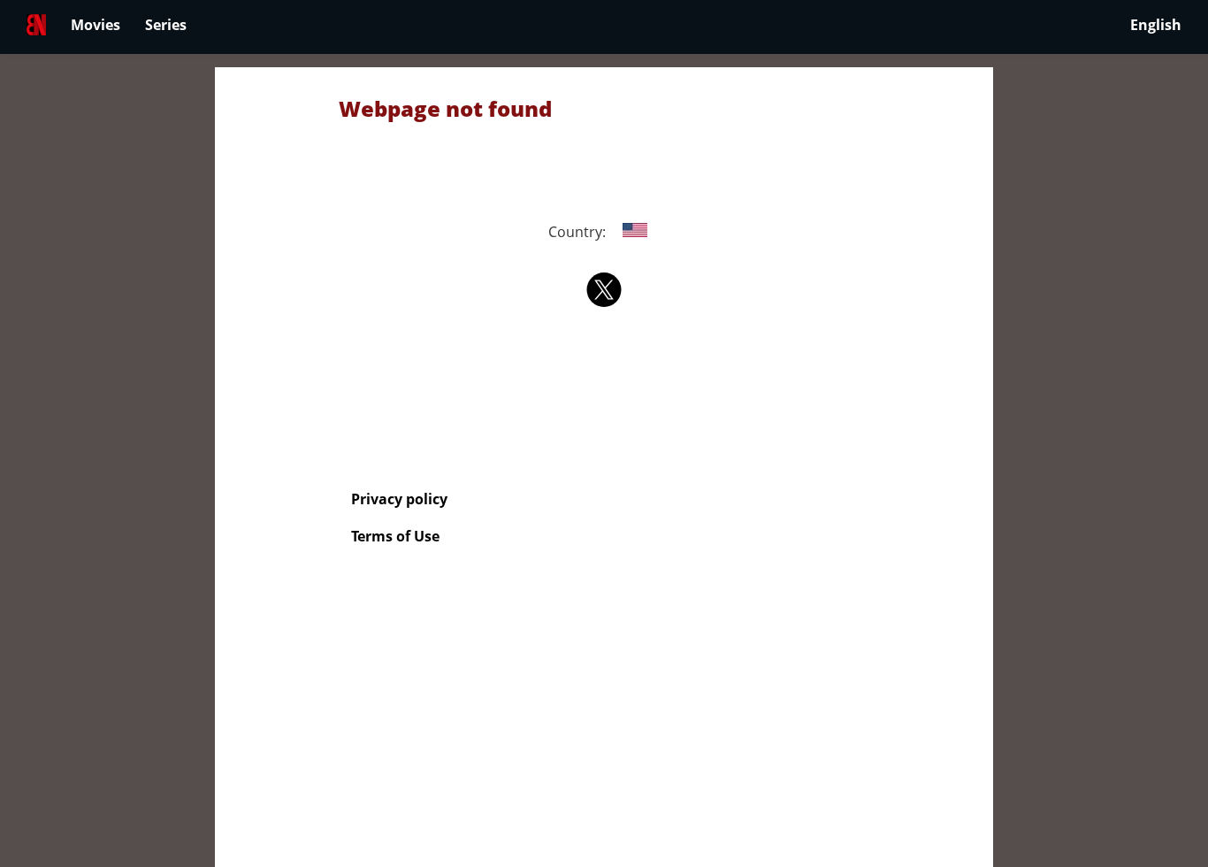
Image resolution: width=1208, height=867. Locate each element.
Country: (578, 232)
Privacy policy (399, 499)
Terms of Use (395, 536)
